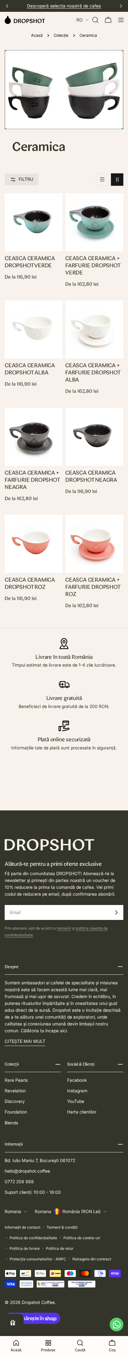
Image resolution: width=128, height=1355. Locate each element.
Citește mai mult (25, 1041)
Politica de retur (59, 1248)
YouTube (75, 1101)
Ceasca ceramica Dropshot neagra (91, 476)
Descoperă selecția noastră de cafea (64, 5)
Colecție (61, 35)
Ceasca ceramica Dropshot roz (30, 583)
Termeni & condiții (62, 1227)
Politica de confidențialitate (33, 1237)
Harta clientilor (81, 1111)
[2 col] (117, 179)
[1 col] (102, 179)
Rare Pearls (16, 1080)
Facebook (77, 1080)
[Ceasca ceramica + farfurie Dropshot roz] (94, 544)
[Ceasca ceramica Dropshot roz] (34, 544)
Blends (11, 1122)
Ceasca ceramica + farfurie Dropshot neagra (32, 479)
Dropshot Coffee (38, 1302)
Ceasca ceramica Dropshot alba (30, 369)
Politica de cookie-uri (81, 1237)
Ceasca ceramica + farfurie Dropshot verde (93, 265)
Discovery (15, 1101)
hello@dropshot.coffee (27, 1171)
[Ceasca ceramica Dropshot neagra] (94, 437)
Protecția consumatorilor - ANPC (38, 1259)
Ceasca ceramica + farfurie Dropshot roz (93, 587)
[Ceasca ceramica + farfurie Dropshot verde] (94, 222)
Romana (13, 1211)
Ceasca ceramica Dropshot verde (30, 262)
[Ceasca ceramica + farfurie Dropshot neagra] (34, 437)
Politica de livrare (25, 1248)
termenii (64, 928)
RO (79, 19)
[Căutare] (95, 20)
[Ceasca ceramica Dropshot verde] (34, 222)
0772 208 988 (19, 1181)
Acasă (37, 35)
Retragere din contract (91, 1259)
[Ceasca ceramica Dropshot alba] (34, 329)
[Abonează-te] (116, 912)
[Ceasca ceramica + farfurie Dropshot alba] (94, 329)
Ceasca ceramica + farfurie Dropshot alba (93, 372)
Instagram (77, 1090)
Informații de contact (22, 1227)
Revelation (15, 1090)
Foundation (16, 1111)
